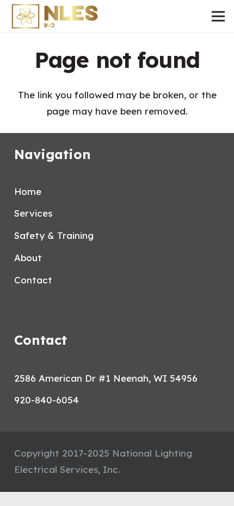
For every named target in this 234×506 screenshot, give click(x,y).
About (28, 257)
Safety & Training (54, 235)
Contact (33, 280)
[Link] (54, 16)
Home (27, 191)
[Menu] (218, 16)
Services (33, 213)
